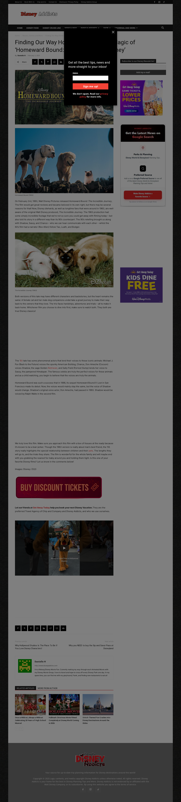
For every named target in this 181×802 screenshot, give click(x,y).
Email (75, 73)
